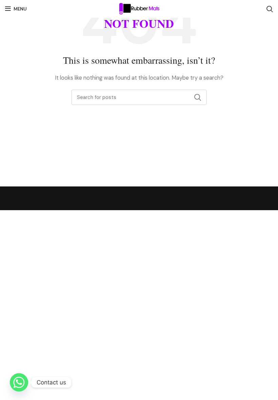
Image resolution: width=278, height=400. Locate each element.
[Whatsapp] (19, 382)
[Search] (269, 9)
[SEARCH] (197, 97)
